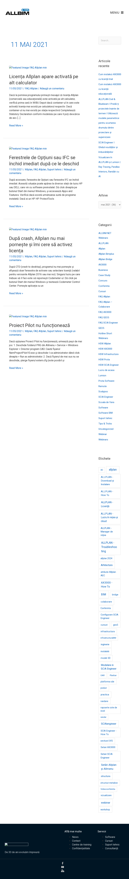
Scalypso (103, 391)
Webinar (102, 434)
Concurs (102, 280)
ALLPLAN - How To (107, 493)
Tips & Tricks (105, 423)
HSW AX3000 (105, 348)
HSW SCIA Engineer (108, 364)
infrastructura (108, 631)
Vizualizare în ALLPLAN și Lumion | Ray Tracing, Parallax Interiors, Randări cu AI (109, 167)
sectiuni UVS (107, 740)
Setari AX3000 (108, 747)
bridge (115, 594)
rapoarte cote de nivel (109, 709)
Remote (102, 386)
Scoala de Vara (106, 402)
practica (105, 694)
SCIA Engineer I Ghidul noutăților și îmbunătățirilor (108, 147)
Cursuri (102, 291)
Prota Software (106, 380)
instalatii (105, 651)
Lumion (102, 375)
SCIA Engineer (105, 396)
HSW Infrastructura (108, 354)
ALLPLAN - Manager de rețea (107, 532)
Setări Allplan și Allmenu (108, 766)
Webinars (103, 439)
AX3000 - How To (106, 584)
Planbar (113, 675)
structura (105, 776)
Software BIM (105, 412)
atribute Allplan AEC (108, 574)
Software (103, 407)
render (103, 717)
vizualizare (106, 795)
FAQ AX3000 (104, 312)
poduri (104, 688)
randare (104, 701)
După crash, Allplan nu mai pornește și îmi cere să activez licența (40, 244)
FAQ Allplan (31, 88)
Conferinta (103, 286)
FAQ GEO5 (103, 317)
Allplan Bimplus (106, 253)
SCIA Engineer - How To (109, 733)
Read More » (16, 125)
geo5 (115, 625)
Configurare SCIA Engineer (109, 616)
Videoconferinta (108, 789)
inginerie (105, 644)
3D (102, 470)
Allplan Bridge (105, 259)
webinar (105, 802)
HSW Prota (104, 359)
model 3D (105, 658)
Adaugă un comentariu (52, 88)
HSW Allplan (104, 343)
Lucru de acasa (106, 370)
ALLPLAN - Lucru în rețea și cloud (109, 517)
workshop (105, 809)
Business (103, 270)
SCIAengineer (108, 723)
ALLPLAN (103, 243)
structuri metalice (109, 783)
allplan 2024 (106, 558)
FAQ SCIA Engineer (108, 322)
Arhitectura (106, 565)
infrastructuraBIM (108, 638)
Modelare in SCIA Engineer (108, 667)
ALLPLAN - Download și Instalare (107, 481)
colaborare (106, 601)
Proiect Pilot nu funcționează (39, 325)
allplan (113, 469)
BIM (103, 594)
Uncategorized (105, 429)
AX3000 (102, 264)
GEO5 (101, 328)
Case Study (104, 275)
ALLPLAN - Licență (107, 504)
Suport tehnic (54, 169)
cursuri (104, 625)
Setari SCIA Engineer (106, 756)
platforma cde (107, 681)
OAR (103, 675)
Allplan (28, 169)
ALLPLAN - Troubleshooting (109, 547)
